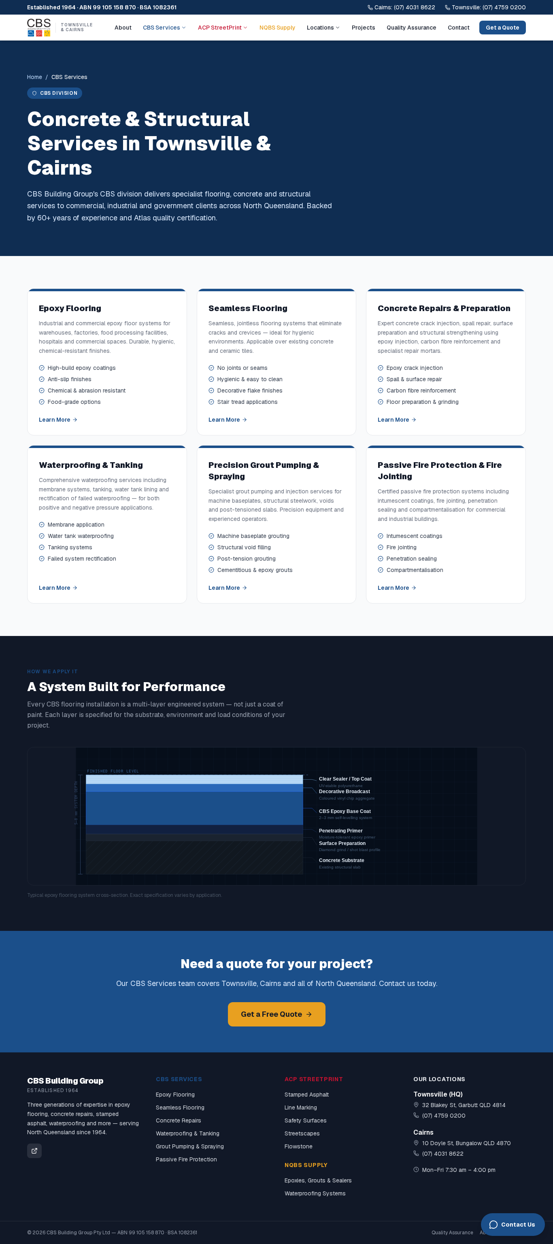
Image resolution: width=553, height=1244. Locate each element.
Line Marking (301, 1107)
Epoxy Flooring (175, 1094)
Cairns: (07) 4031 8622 (404, 7)
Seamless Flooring (180, 1107)
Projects (363, 27)
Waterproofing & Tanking (187, 1133)
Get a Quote (502, 27)
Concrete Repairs (178, 1120)
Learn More (54, 419)
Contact (459, 27)
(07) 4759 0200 (444, 1115)
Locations (320, 27)
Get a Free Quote (271, 1014)
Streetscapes (302, 1133)
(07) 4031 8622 (443, 1153)
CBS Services (161, 27)
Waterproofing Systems (315, 1193)
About (123, 27)
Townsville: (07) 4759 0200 (489, 7)
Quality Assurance (411, 27)
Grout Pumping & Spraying (190, 1146)
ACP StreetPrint (220, 27)
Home (34, 77)
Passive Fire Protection (186, 1159)
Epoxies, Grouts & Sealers (318, 1180)
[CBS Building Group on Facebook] (34, 1151)
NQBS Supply (277, 27)
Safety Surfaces (306, 1120)
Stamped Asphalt (307, 1094)
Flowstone (299, 1146)
